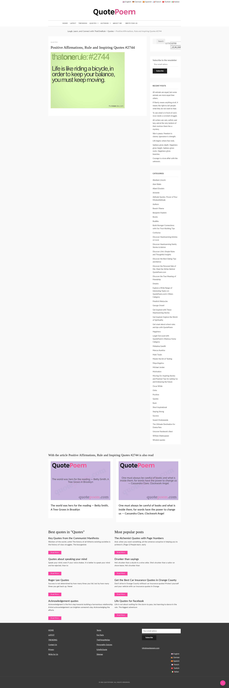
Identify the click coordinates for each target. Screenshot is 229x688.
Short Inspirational (160, 407)
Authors (105, 23)
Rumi (155, 403)
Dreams (156, 284)
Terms (99, 630)
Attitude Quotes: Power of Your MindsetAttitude (165, 198)
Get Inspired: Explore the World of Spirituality (165, 318)
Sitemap (100, 654)
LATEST (73, 23)
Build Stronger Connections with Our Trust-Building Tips (164, 227)
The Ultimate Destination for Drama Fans (164, 425)
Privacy (51, 650)
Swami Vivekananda (160, 420)
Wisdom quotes (159, 440)
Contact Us (52, 645)
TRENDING (82, 23)
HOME (51, 630)
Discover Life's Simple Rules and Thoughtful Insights (164, 253)
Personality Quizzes (104, 645)
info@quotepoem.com (150, 648)
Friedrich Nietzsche (160, 301)
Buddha (156, 221)
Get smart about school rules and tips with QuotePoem (164, 326)
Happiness (157, 332)
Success (156, 416)
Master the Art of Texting (162, 359)
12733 (168, 43)
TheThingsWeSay (103, 640)
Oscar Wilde (157, 386)
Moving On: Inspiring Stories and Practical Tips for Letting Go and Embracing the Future (165, 379)
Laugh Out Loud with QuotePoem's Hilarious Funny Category (164, 339)
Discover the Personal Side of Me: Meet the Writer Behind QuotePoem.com (164, 269)
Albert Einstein (158, 189)
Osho (155, 390)
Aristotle (156, 193)
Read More (55, 552)
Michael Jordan (158, 367)
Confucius (157, 233)
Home (65, 23)
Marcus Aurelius (159, 350)
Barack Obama (158, 208)
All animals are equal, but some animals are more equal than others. (165, 95)
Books (155, 217)
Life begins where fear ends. (164, 141)
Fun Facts (100, 635)
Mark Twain (157, 355)
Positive (156, 395)
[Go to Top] (222, 683)
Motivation (157, 372)
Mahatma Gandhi (159, 346)
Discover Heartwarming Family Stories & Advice (165, 245)
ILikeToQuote (102, 650)
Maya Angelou (158, 363)
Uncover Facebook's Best (163, 431)
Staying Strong (158, 412)
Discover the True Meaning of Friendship (164, 278)
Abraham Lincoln (159, 180)
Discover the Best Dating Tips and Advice (164, 260)
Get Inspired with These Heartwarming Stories (162, 311)
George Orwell (158, 305)
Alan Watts (157, 184)
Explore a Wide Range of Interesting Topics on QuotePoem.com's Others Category (163, 292)
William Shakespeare (161, 436)
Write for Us (131, 23)
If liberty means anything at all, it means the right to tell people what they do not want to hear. (165, 106)
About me (117, 23)
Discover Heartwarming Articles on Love (165, 238)
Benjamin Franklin (160, 213)
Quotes (93, 23)
